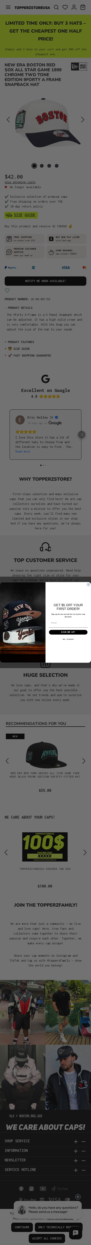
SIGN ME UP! (68, 632)
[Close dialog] (88, 584)
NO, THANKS (68, 639)
